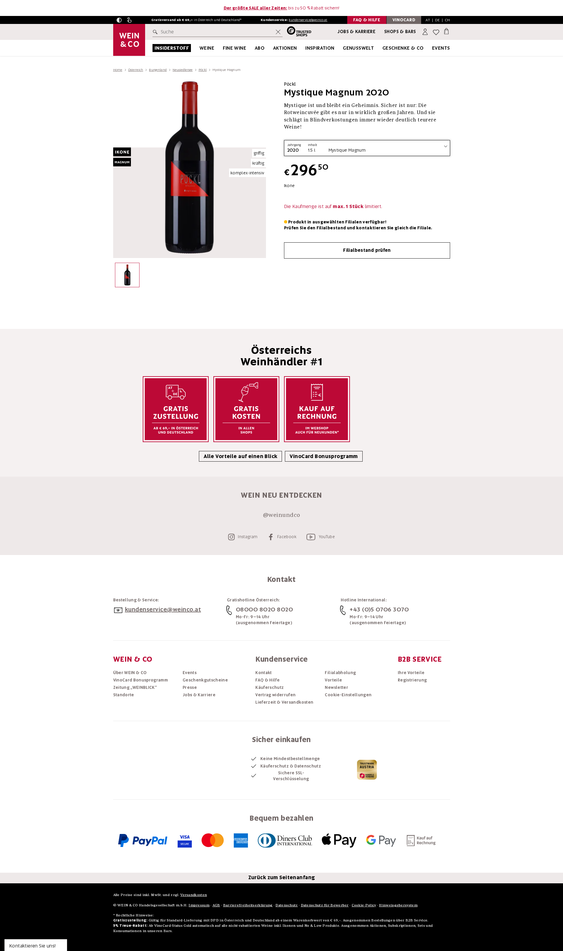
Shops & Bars (400, 32)
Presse (190, 687)
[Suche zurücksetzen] (278, 31)
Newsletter (336, 687)
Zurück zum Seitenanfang (281, 877)
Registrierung (412, 680)
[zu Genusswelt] (381, 48)
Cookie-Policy (364, 905)
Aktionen (285, 48)
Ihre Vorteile (411, 672)
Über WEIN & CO (130, 672)
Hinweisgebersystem (398, 905)
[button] (119, 20)
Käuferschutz (269, 687)
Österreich (135, 70)
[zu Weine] (221, 48)
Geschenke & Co (403, 48)
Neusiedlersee (183, 70)
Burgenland (158, 70)
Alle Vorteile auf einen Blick (240, 456)
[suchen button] (156, 32)
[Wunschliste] (436, 32)
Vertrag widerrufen (275, 694)
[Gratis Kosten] (246, 409)
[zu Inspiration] (342, 48)
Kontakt (263, 672)
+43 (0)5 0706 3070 (379, 609)
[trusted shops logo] (297, 32)
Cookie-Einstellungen (348, 694)
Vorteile (333, 680)
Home (117, 70)
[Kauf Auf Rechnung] (317, 409)
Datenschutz (286, 905)
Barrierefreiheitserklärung (248, 905)
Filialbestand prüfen (367, 250)
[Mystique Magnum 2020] (127, 276)
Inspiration (319, 48)
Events (441, 48)
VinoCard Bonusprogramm (324, 456)
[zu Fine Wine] (253, 48)
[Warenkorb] (446, 31)
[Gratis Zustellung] (176, 409)
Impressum (199, 905)
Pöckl (203, 70)
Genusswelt (358, 48)
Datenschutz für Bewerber (325, 905)
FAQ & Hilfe (267, 680)
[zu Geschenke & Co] (431, 48)
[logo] (129, 40)
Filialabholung (340, 672)
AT (428, 19)
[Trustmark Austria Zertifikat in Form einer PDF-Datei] (367, 769)
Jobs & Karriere (356, 32)
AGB (216, 905)
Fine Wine (234, 48)
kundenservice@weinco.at (308, 20)
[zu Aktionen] (304, 48)
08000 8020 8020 (264, 609)
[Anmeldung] (425, 32)
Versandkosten (193, 895)
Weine (206, 48)
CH (447, 19)
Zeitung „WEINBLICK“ (135, 687)
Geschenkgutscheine (205, 680)
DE (437, 19)
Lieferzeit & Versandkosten (284, 702)
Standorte (123, 694)
